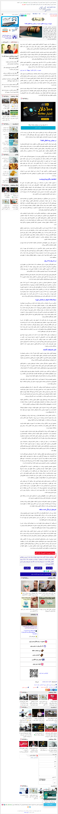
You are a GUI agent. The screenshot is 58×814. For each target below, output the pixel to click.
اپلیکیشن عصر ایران (43, 673)
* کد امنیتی (54, 777)
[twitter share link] (20, 15)
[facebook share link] (22, 15)
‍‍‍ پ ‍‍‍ (38, 13)
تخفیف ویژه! (49, 804)
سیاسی (21, 2)
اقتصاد (18, 2)
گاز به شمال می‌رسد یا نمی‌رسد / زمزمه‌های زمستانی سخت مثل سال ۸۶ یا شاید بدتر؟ (29, 632)
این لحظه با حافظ (36, 651)
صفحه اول (54, 2)
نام (55, 756)
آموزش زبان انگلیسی (37, 660)
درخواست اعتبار (38, 128)
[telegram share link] (24, 15)
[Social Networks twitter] (46, 571)
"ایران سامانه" (26, 812)
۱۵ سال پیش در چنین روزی (36, 646)
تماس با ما (50, 2)
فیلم (31, 4)
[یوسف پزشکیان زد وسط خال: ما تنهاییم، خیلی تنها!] (10, 48)
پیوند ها (29, 2)
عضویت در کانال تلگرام (36, 70)
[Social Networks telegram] (44, 571)
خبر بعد (48, 568)
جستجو (44, 2)
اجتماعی (50, 13)
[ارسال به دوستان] (34, 13)
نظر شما (54, 754)
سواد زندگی (25, 2)
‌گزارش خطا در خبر (53, 15)
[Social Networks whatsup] (48, 571)
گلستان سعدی (36, 655)
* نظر (55, 766)
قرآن (37, 4)
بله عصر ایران (23, 70)
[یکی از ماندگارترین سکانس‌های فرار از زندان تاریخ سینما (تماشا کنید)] (29, 621)
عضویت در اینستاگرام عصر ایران (36, 642)
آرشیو (47, 2)
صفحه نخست (55, 13)
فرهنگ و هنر (45, 4)
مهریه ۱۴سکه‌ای (43, 685)
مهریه (50, 685)
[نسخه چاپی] (33, 13)
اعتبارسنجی (36, 757)
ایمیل (55, 761)
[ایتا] (46, 690)
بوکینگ (32, 757)
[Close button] (55, 790)
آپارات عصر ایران (37, 664)
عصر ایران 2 (28, 4)
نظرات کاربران (38, 568)
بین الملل (49, 4)
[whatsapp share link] (25, 15)
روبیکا (28, 70)
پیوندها (26, 804)
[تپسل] (21, 98)
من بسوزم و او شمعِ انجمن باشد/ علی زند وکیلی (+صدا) (6, 37)
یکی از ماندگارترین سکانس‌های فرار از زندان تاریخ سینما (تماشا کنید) (30, 627)
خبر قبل (28, 568)
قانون (47, 685)
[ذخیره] (35, 13)
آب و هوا (37, 2)
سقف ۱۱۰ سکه (36, 685)
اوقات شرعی (33, 2)
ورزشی (52, 4)
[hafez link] (38, 19)
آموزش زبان (24, 4)
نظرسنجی (40, 2)
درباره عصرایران (42, 804)
